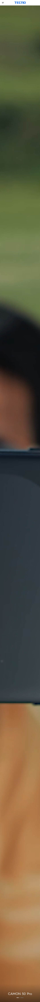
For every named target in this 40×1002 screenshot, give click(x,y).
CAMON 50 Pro (20, 994)
